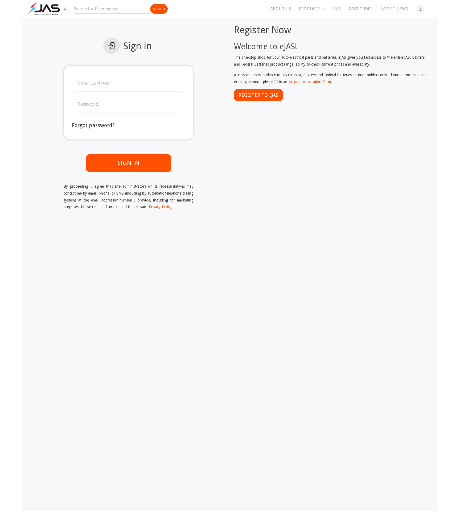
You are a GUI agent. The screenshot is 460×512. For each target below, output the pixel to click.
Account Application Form (310, 82)
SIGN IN (128, 163)
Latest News (394, 8)
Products (310, 8)
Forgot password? (93, 125)
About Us (280, 8)
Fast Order (361, 8)
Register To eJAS (258, 95)
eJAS (336, 8)
